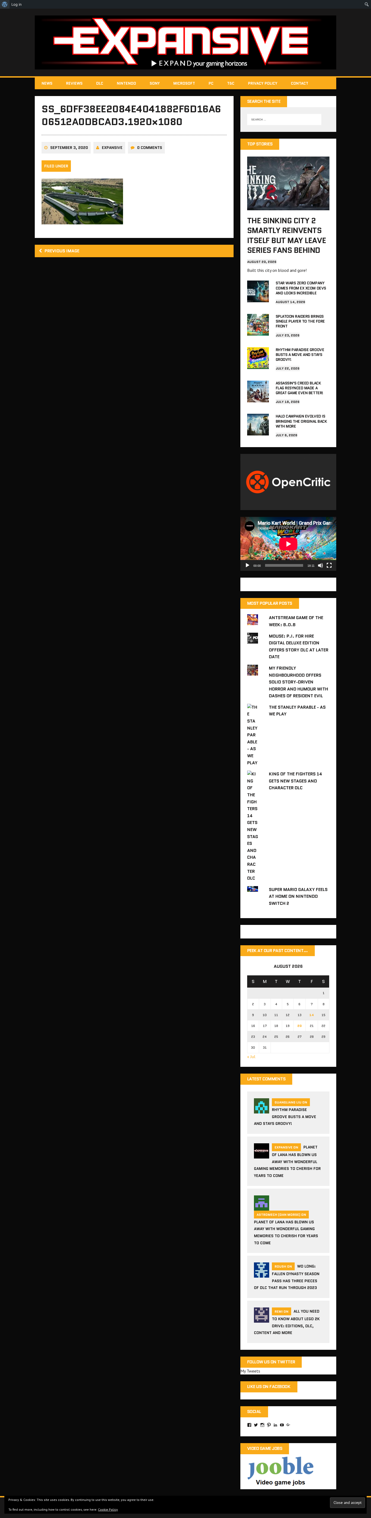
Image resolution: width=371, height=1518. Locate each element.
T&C (230, 83)
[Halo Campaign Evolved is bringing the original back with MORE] (258, 432)
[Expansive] (185, 42)
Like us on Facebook (269, 1386)
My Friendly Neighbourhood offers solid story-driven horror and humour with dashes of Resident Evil (298, 682)
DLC (99, 83)
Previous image (62, 251)
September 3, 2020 (69, 147)
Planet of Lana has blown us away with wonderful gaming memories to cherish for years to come (287, 1161)
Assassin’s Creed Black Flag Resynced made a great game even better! (299, 388)
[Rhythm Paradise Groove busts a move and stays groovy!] (258, 365)
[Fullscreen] (329, 565)
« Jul (251, 1056)
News (47, 83)
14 (311, 1015)
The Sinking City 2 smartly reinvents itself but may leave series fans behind (286, 235)
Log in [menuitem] (16, 4)
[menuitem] (5, 4)
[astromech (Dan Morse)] (261, 1207)
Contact (299, 83)
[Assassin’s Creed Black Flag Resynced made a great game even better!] (258, 398)
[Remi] (261, 1319)
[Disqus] (134, 338)
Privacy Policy (262, 83)
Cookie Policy (108, 1509)
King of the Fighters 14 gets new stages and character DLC (295, 781)
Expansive (112, 147)
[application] (288, 544)
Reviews (74, 83)
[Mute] (320, 565)
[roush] (261, 1274)
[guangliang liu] (261, 1110)
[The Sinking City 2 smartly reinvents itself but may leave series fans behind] (288, 206)
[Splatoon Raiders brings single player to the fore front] (258, 332)
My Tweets (250, 1371)
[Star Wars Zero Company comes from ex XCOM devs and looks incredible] (258, 298)
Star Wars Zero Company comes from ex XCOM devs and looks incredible (301, 287)
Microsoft (184, 83)
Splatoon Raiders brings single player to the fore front (300, 321)
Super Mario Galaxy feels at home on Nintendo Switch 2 (298, 896)
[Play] (247, 565)
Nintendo (126, 83)
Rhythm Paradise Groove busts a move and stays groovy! (300, 354)
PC (211, 83)
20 (299, 1025)
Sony (155, 83)
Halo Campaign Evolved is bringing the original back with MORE (301, 421)
